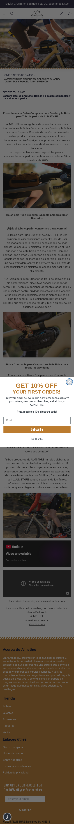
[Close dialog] (69, 382)
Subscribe (37, 429)
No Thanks (36, 439)
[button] (7, 817)
